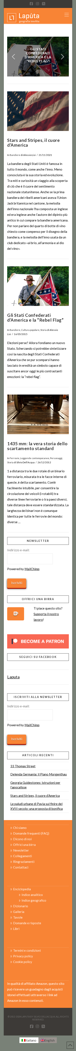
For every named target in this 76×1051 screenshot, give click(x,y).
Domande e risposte (27, 923)
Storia (43, 330)
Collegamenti (22, 856)
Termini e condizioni (27, 950)
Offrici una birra (24, 844)
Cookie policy (22, 962)
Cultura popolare (30, 330)
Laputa (13, 676)
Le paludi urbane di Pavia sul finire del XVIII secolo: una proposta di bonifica (36, 806)
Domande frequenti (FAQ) (31, 833)
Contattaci (20, 867)
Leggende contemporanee (34, 458)
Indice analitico (32, 895)
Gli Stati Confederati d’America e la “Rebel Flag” (35, 317)
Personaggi (56, 458)
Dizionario (20, 906)
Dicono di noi (22, 839)
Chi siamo (20, 828)
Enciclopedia (22, 889)
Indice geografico (34, 900)
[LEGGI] (38, 111)
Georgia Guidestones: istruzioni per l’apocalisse (35, 785)
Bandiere (15, 155)
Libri (16, 929)
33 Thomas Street (22, 766)
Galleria (18, 912)
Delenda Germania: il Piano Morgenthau (38, 774)
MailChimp (31, 569)
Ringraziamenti (23, 861)
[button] (66, 14)
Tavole (18, 917)
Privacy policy (23, 956)
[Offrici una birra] (15, 613)
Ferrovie (14, 458)
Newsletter (21, 850)
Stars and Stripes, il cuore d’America (33, 142)
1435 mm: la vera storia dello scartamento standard (37, 446)
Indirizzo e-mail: (18, 550)
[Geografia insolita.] (23, 18)
